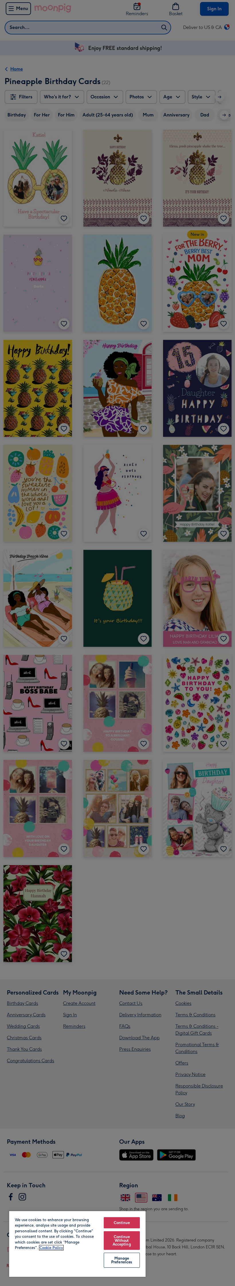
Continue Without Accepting (122, 1240)
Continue (122, 1223)
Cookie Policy (51, 1248)
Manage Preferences (121, 1260)
